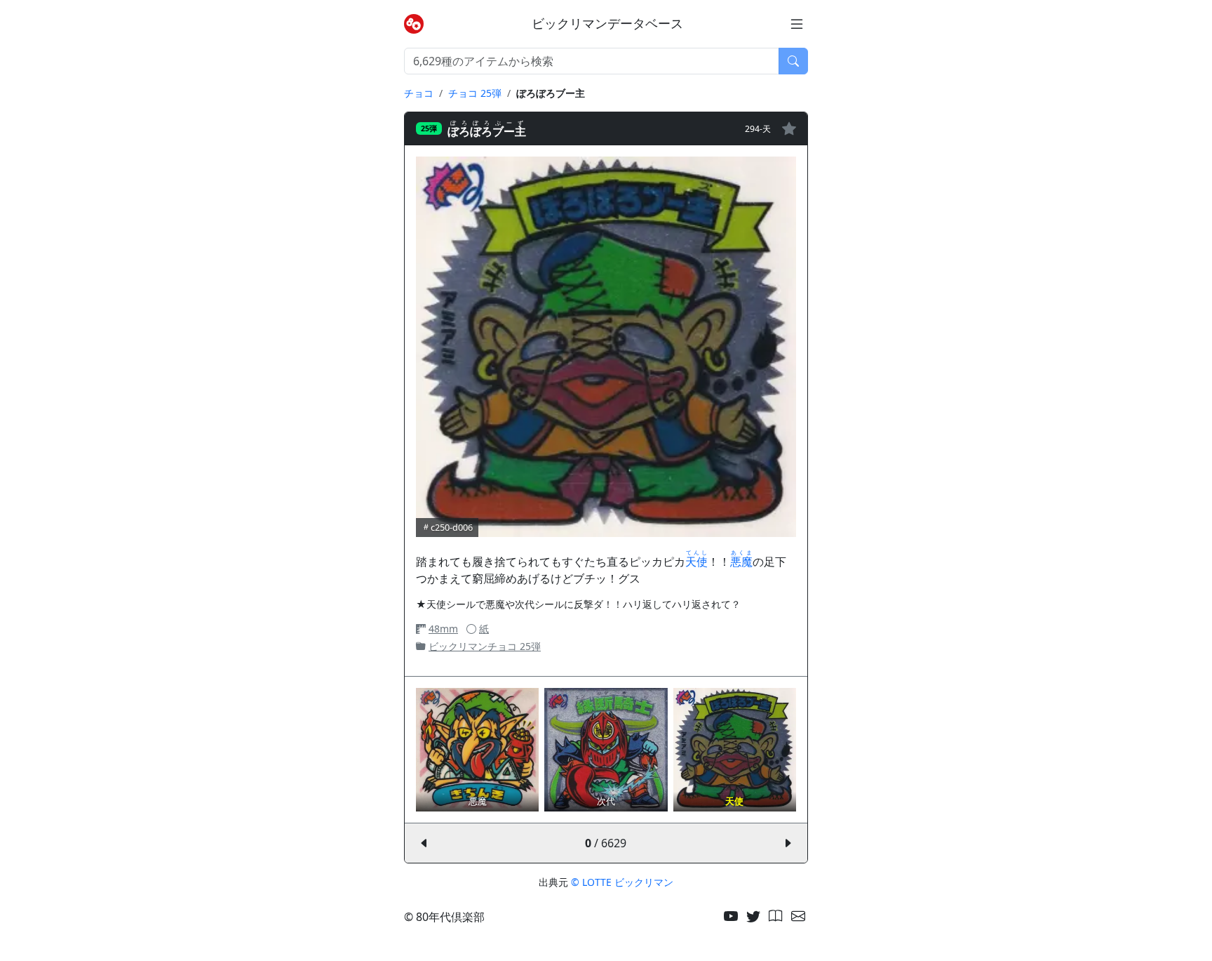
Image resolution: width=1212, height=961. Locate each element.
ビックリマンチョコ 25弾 (485, 646)
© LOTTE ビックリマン (622, 882)
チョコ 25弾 (474, 93)
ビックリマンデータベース (607, 23)
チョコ (418, 93)
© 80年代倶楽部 (444, 916)
